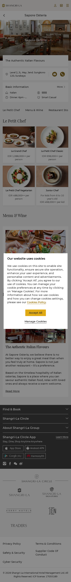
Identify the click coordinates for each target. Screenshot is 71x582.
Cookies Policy (36, 302)
